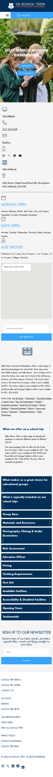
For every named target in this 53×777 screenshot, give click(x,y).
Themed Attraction (27, 411)
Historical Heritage (18, 408)
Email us (6, 142)
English (38, 401)
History (31, 408)
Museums (13, 411)
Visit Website (8, 116)
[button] (7, 15)
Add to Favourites (26, 73)
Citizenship (30, 398)
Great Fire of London (28, 405)
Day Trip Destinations (25, 401)
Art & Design (17, 398)
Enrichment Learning (9, 405)
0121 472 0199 (9, 129)
